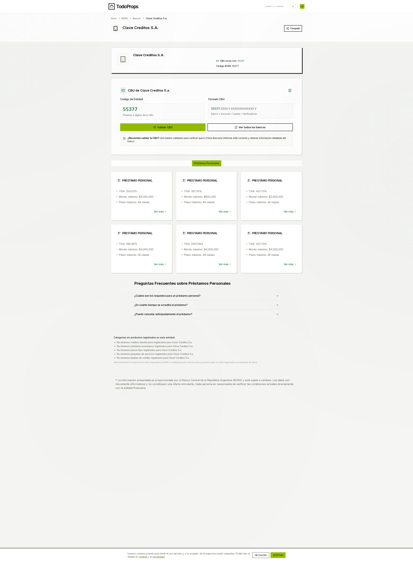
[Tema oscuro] (297, 6)
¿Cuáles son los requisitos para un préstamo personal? (167, 295)
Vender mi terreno (274, 6)
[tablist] (206, 163)
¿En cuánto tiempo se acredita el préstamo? (161, 305)
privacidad (159, 556)
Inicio (113, 18)
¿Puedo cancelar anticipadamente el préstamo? (163, 314)
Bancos (137, 18)
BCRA (125, 18)
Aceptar (278, 555)
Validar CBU (164, 127)
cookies (143, 556)
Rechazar (261, 555)
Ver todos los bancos (252, 127)
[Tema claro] (293, 6)
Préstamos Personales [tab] (206, 163)
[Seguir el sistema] (302, 6)
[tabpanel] (206, 249)
